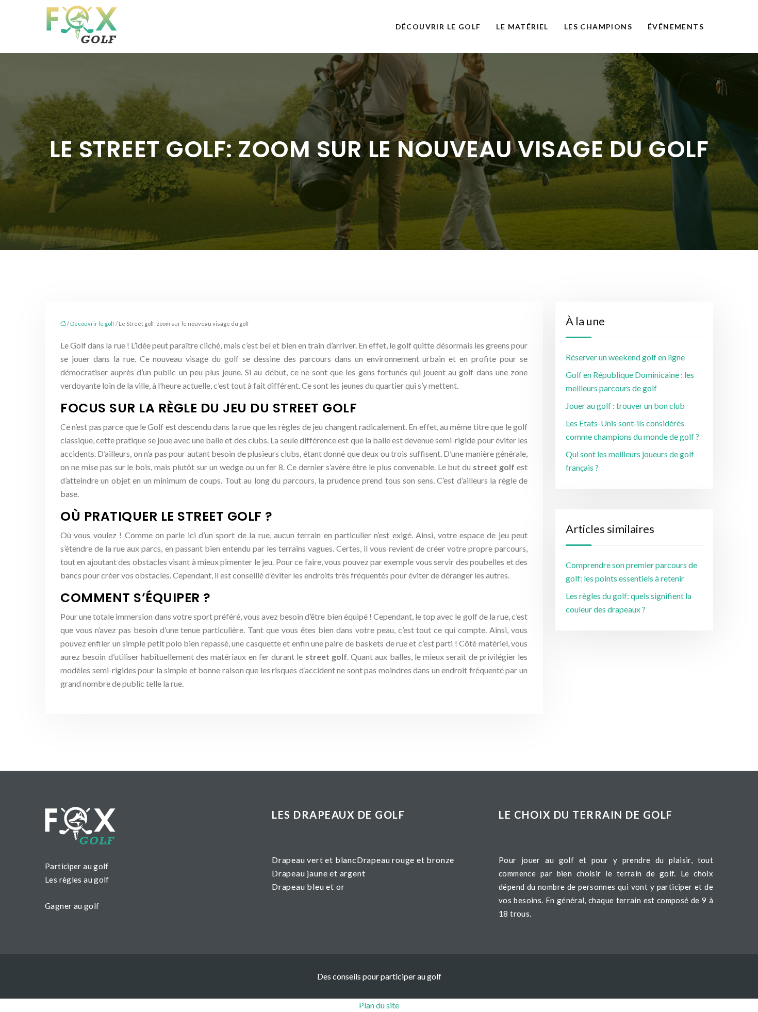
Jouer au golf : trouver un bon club (625, 405)
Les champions (598, 26)
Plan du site (379, 1005)
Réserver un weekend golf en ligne (625, 357)
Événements (676, 26)
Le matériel (522, 26)
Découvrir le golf (438, 26)
